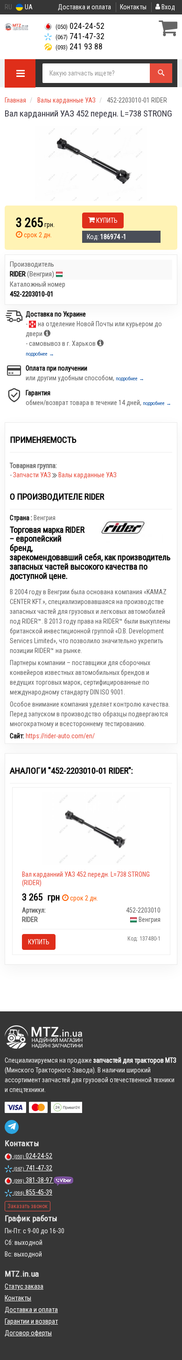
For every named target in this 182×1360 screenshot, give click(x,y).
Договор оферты (28, 1333)
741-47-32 (80, 36)
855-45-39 (33, 1192)
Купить (106, 220)
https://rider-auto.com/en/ (60, 736)
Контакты (133, 7)
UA (28, 7)
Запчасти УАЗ (32, 475)
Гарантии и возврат (31, 1321)
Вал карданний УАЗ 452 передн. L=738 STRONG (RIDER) (86, 878)
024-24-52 (80, 26)
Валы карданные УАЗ (87, 475)
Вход (167, 7)
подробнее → (40, 354)
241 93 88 (79, 46)
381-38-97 (34, 1180)
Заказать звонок (27, 1206)
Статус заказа (24, 1286)
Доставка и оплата (84, 7)
